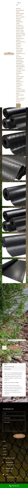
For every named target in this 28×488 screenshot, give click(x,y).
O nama (4, 451)
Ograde (4, 448)
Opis (5, 364)
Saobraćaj (4, 362)
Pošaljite (19, 436)
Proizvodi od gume (20, 360)
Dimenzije (5, 340)
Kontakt (4, 454)
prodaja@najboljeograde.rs (12, 477)
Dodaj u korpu (13, 347)
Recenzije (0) (7, 369)
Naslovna (5, 445)
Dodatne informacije (9, 366)
